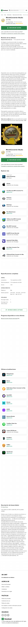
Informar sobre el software (15, 310)
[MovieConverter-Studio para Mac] (3, 20)
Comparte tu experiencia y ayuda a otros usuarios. (13, 33)
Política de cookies (5, 603)
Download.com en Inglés (7, 591)
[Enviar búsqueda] (10, 10)
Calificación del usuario (11, 23)
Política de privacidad (6, 598)
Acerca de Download (6, 584)
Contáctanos (4, 589)
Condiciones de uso (6, 600)
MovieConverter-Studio (14, 18)
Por (9, 21)
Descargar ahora (15, 28)
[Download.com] (4, 10)
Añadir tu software (5, 586)
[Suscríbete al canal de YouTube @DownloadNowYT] (8, 615)
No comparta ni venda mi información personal (11, 605)
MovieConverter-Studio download (9, 318)
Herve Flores (5, 507)
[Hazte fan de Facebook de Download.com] (3, 615)
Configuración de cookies (7, 607)
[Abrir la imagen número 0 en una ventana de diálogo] (11, 134)
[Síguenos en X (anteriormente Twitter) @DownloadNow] (5, 615)
